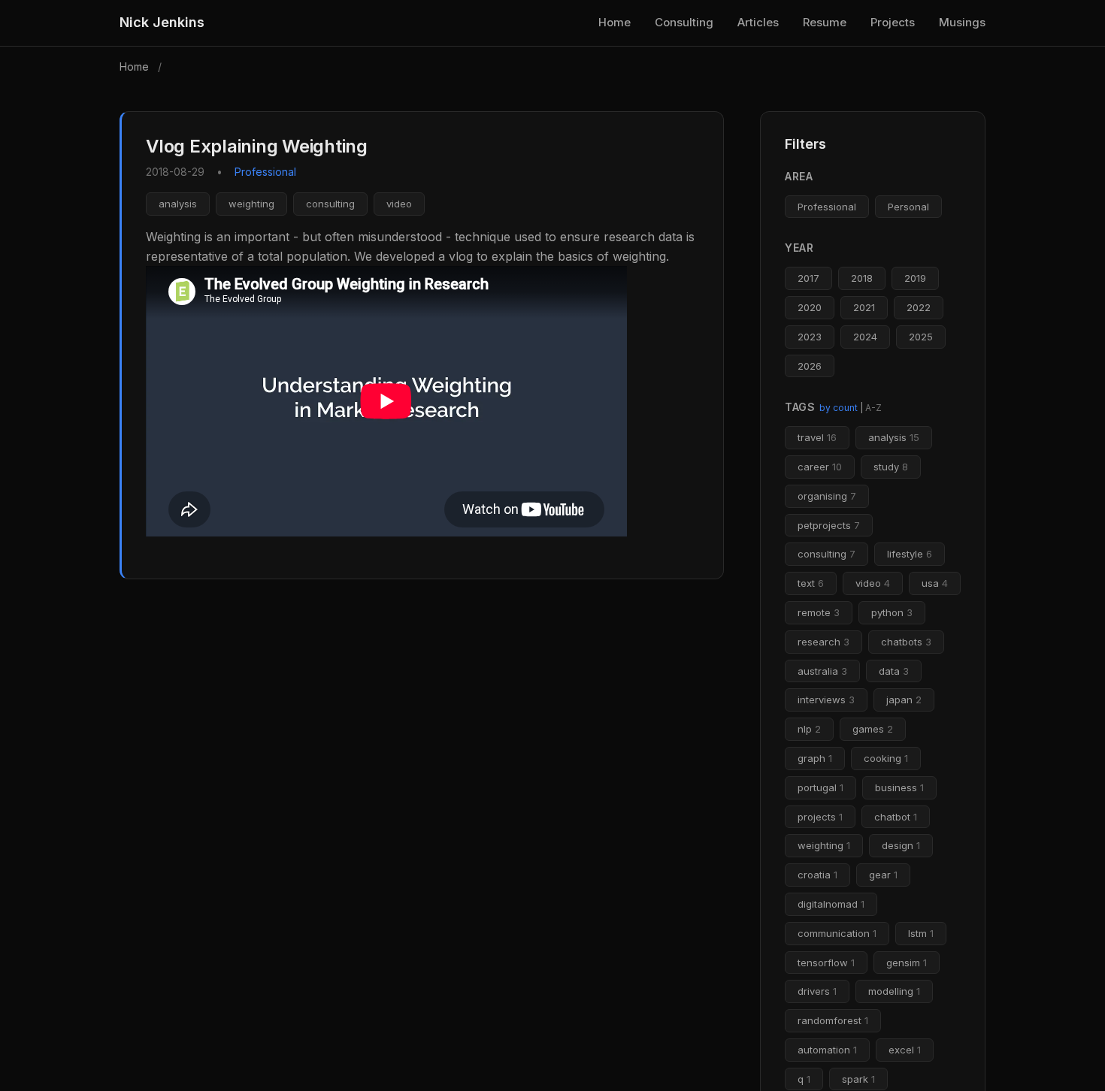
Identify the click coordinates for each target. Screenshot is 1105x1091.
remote (819, 612)
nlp (809, 729)
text (811, 583)
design (901, 845)
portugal (820, 787)
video (399, 204)
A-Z (873, 407)
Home (614, 22)
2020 (810, 307)
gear (883, 875)
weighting (251, 204)
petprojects (829, 525)
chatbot (895, 817)
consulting (330, 204)
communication (837, 933)
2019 (915, 278)
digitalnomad (831, 904)
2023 (810, 337)
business (899, 787)
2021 (864, 307)
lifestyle (909, 554)
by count (838, 407)
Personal (908, 207)
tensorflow (826, 963)
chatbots (906, 642)
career (820, 467)
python (892, 612)
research (823, 642)
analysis (178, 204)
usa (935, 583)
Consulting (684, 22)
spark (858, 1079)
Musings (962, 22)
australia (822, 671)
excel (905, 1050)
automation (827, 1050)
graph (815, 758)
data (894, 671)
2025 (921, 337)
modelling (894, 991)
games (872, 729)
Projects (892, 22)
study (890, 467)
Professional (827, 207)
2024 (865, 337)
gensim (906, 963)
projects (820, 817)
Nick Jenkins (162, 22)
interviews (826, 700)
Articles (758, 22)
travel (817, 437)
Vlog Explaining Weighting (257, 146)
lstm (921, 933)
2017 (808, 278)
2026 (810, 366)
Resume (824, 22)
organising (827, 496)
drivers (817, 991)
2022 (919, 307)
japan (904, 700)
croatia (817, 875)
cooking (886, 758)
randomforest (833, 1020)
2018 (862, 278)
